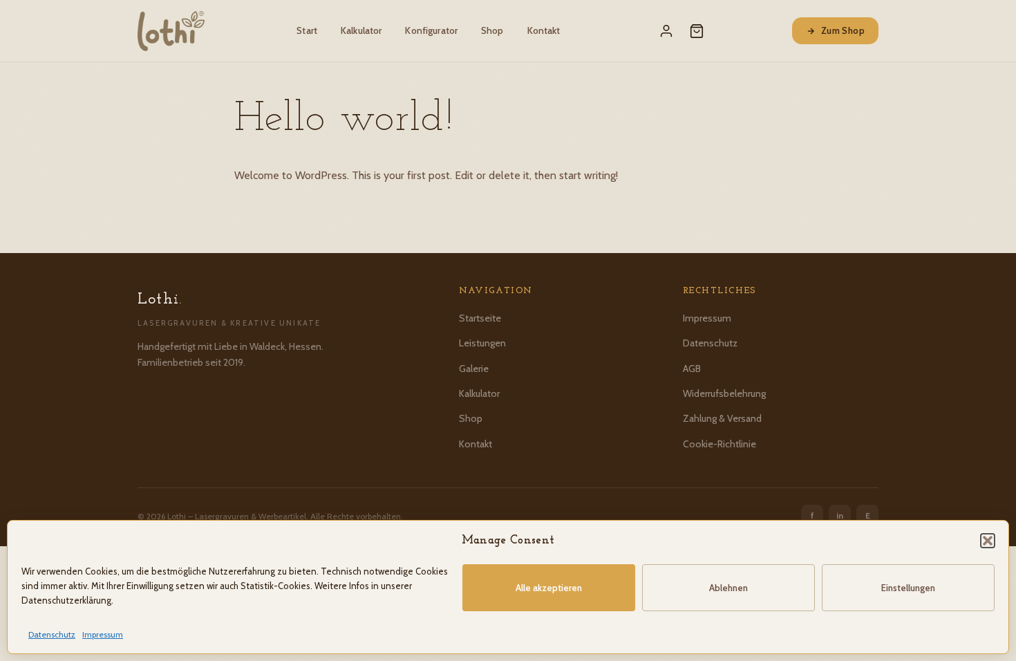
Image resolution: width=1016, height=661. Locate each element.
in (839, 515)
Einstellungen (908, 587)
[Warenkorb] (697, 31)
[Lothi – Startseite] (171, 31)
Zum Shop (843, 30)
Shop (492, 30)
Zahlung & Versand (722, 418)
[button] (988, 541)
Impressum (102, 634)
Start (307, 30)
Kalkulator (361, 30)
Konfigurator (431, 30)
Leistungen (482, 343)
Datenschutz (51, 634)
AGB (692, 368)
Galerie (474, 368)
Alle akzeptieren (549, 587)
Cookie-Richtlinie (719, 444)
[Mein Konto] (666, 31)
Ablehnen (728, 587)
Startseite (480, 318)
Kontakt (544, 30)
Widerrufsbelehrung (724, 393)
